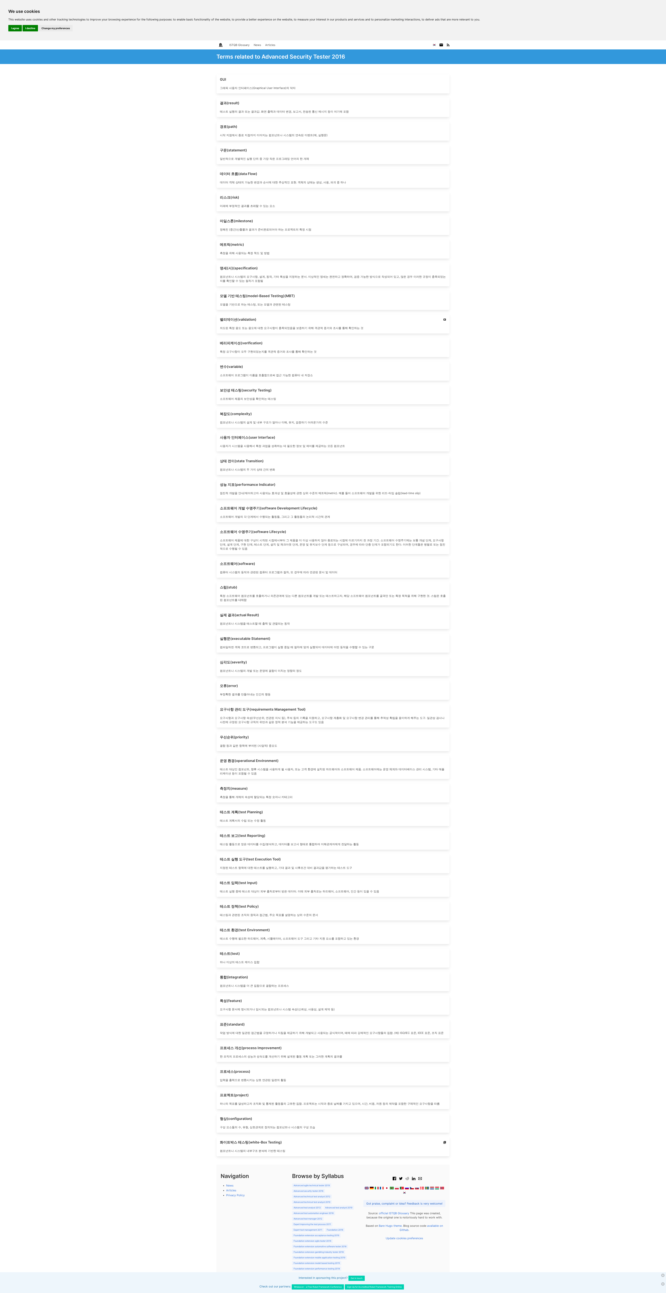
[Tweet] (401, 1180)
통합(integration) (234, 977)
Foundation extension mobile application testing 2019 (319, 1257)
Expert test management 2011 (308, 1229)
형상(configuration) (236, 1119)
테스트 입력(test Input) (238, 883)
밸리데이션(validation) (238, 319)
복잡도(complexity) (236, 414)
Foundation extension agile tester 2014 (312, 1241)
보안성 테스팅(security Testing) (246, 390)
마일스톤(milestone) (236, 221)
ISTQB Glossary (239, 45)
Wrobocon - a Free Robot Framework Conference (318, 1287)
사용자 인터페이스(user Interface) (247, 437)
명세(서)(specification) (239, 268)
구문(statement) (233, 150)
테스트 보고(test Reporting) (242, 836)
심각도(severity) (233, 662)
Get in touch (356, 1278)
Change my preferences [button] (55, 28)
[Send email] (420, 1180)
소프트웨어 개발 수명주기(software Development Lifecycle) (268, 508)
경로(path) (228, 127)
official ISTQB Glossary (394, 1213)
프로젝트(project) (234, 1095)
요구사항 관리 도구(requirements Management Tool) (263, 709)
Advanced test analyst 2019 (338, 1207)
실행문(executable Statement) (245, 639)
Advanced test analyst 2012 (307, 1207)
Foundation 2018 (335, 1229)
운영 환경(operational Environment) (249, 761)
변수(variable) (231, 367)
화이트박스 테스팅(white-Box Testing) (251, 1142)
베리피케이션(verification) (241, 343)
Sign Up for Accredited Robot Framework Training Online (374, 1287)
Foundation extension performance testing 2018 (317, 1268)
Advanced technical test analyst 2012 (312, 1196)
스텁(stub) (228, 587)
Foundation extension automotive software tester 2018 (320, 1246)
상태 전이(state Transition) (242, 461)
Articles (270, 45)
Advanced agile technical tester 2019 (312, 1185)
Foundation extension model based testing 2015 (317, 1263)
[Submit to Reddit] (407, 1180)
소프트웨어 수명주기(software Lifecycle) (253, 532)
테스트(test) (230, 953)
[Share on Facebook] (394, 1180)
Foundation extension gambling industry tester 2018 (319, 1252)
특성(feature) (231, 1001)
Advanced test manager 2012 (308, 1218)
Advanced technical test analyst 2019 (312, 1202)
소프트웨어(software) (237, 564)
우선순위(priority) (234, 737)
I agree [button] (15, 28)
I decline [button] (30, 28)
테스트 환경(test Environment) (245, 930)
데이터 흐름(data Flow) (238, 174)
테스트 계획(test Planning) (241, 812)
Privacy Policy (235, 1195)
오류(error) (229, 686)
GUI (223, 79)
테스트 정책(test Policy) (239, 906)
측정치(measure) (234, 788)
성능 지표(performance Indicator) (247, 485)
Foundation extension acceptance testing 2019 (316, 1235)
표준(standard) (232, 1024)
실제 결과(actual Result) (239, 615)
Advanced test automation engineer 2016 (314, 1213)
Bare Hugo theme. (390, 1225)
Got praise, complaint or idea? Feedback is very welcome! (404, 1203)
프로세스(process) (235, 1071)
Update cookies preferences (404, 1238)
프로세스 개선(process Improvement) (251, 1048)
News (257, 45)
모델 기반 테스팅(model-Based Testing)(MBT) (257, 296)
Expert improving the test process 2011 (312, 1224)
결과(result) (229, 103)
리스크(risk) (229, 197)
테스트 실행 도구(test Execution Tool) (250, 859)
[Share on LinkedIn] (413, 1180)
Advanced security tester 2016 (308, 1191)
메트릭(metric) (232, 244)
